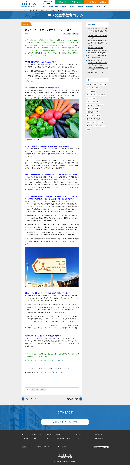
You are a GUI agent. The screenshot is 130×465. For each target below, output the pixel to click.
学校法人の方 (99, 438)
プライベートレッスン (93, 101)
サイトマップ (62, 447)
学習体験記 (90, 112)
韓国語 (88, 129)
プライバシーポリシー (50, 447)
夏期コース (96, 108)
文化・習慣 (90, 115)
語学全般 (100, 122)
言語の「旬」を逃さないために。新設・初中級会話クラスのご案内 (97, 43)
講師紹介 (75, 34)
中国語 (88, 108)
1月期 (94, 84)
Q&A (77, 438)
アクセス (35, 438)
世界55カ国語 (99, 105)
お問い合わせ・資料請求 (65, 422)
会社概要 (23, 447)
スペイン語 (102, 94)
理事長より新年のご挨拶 (95, 48)
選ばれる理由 (36, 434)
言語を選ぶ (48, 434)
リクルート (31, 447)
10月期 (89, 84)
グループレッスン (92, 94)
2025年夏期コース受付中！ (96, 60)
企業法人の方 (99, 434)
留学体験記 (97, 119)
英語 (94, 122)
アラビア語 (67, 34)
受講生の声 (25, 438)
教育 (97, 112)
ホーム (23, 434)
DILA (88, 88)
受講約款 (39, 447)
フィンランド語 (91, 98)
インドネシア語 (91, 91)
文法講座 (98, 115)
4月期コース (102, 84)
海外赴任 (89, 119)
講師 (95, 126)
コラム (47, 438)
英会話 (88, 122)
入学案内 (59, 434)
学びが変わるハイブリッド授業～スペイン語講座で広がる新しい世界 (97, 31)
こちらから (59, 360)
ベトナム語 (90, 105)
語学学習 (89, 126)
